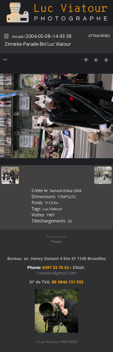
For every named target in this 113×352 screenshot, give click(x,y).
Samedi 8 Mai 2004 (65, 190)
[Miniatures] (86, 59)
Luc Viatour (52, 208)
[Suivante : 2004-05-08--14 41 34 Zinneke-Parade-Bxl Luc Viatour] (106, 59)
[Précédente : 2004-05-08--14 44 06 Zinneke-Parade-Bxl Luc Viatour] (96, 59)
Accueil (17, 36)
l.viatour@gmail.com (56, 273)
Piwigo (56, 241)
